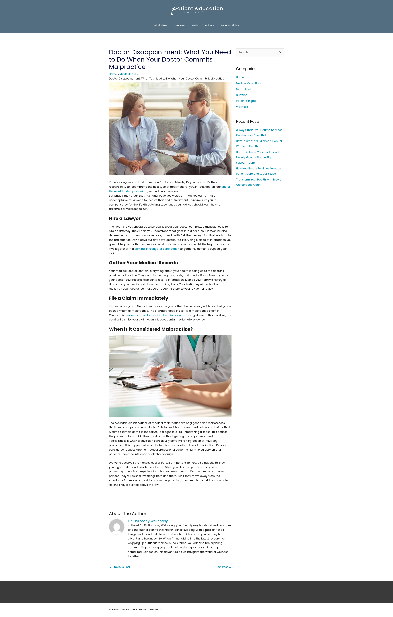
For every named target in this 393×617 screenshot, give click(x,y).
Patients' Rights (246, 101)
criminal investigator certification (157, 249)
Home (240, 77)
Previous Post (119, 567)
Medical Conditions (249, 83)
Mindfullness (244, 89)
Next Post (223, 567)
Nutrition (241, 95)
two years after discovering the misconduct (154, 315)
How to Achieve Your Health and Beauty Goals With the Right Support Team (257, 157)
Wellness (242, 107)
